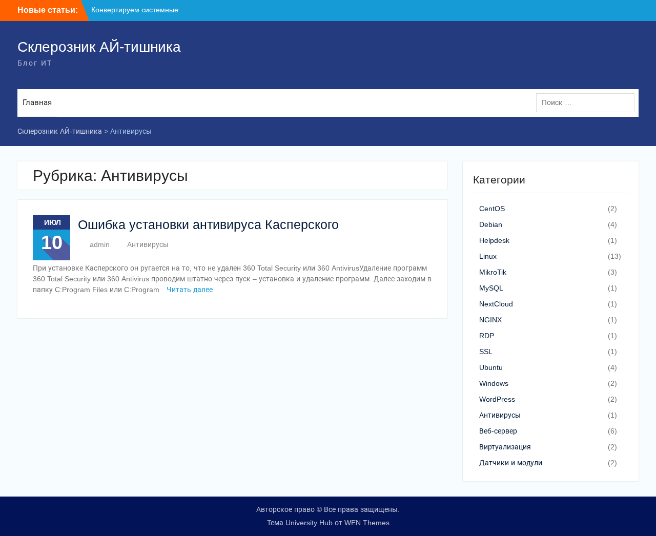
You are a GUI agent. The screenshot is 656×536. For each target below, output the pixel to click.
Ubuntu (491, 367)
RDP (486, 336)
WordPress (497, 399)
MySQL (491, 288)
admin (100, 244)
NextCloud (496, 304)
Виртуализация (505, 447)
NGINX (490, 320)
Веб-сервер (498, 431)
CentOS (492, 208)
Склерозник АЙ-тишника (99, 47)
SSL (486, 351)
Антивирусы (148, 244)
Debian (490, 224)
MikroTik (492, 272)
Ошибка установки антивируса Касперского (208, 224)
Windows (493, 383)
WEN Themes (366, 523)
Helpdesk (494, 240)
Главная (37, 102)
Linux (488, 256)
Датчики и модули (510, 463)
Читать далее (190, 289)
